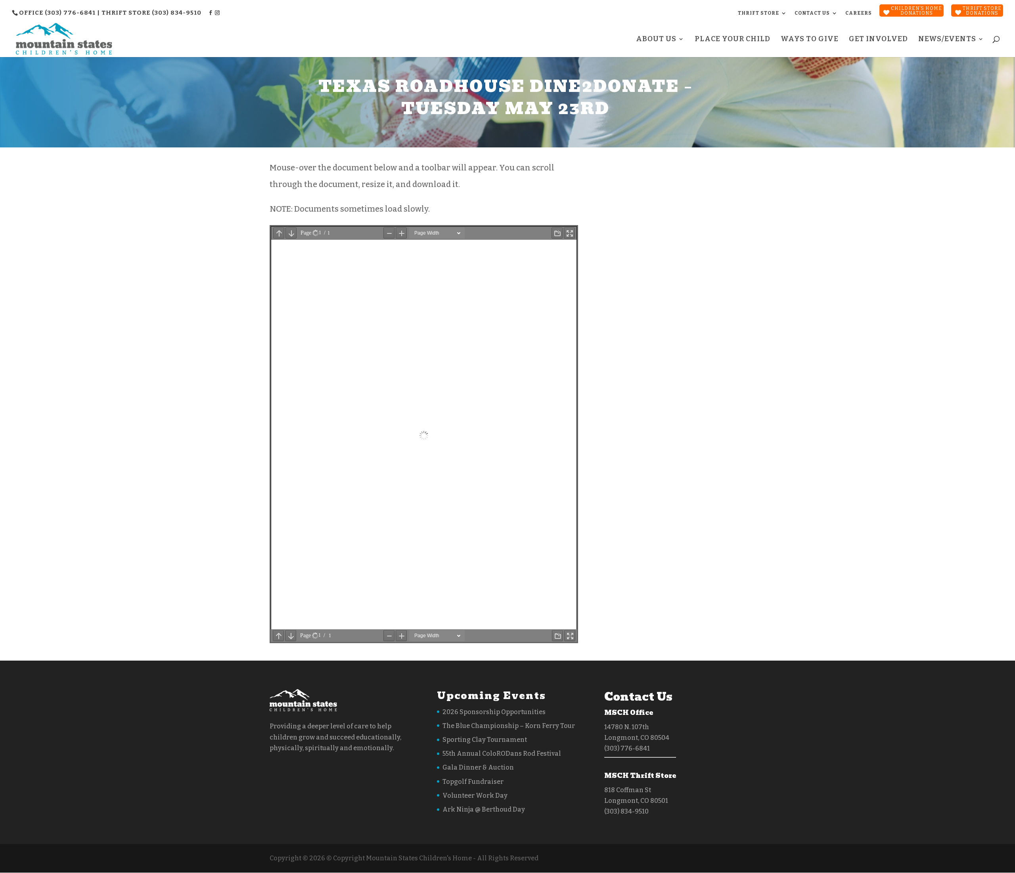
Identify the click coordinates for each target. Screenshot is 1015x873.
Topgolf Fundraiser (473, 781)
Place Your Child (732, 39)
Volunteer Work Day (475, 795)
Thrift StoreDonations (982, 11)
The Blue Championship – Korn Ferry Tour (508, 726)
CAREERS (858, 13)
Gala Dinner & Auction (478, 767)
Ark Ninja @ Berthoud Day (483, 809)
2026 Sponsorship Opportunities (494, 712)
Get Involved (878, 39)
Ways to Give (810, 39)
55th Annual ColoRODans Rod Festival (501, 753)
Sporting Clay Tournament (484, 739)
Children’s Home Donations (916, 11)
